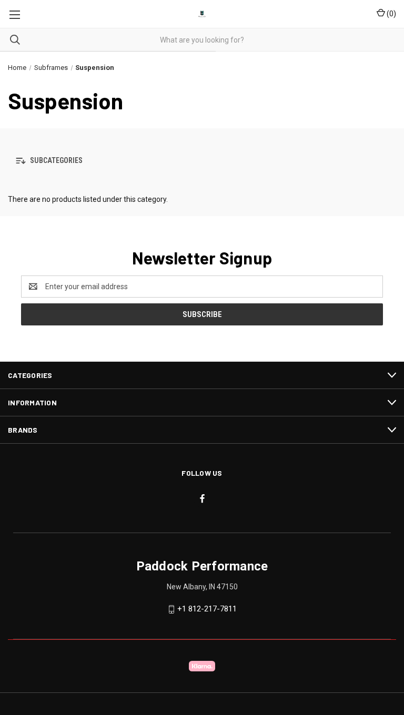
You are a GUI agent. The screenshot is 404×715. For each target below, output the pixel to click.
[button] (202, 161)
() (390, 13)
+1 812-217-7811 (207, 609)
